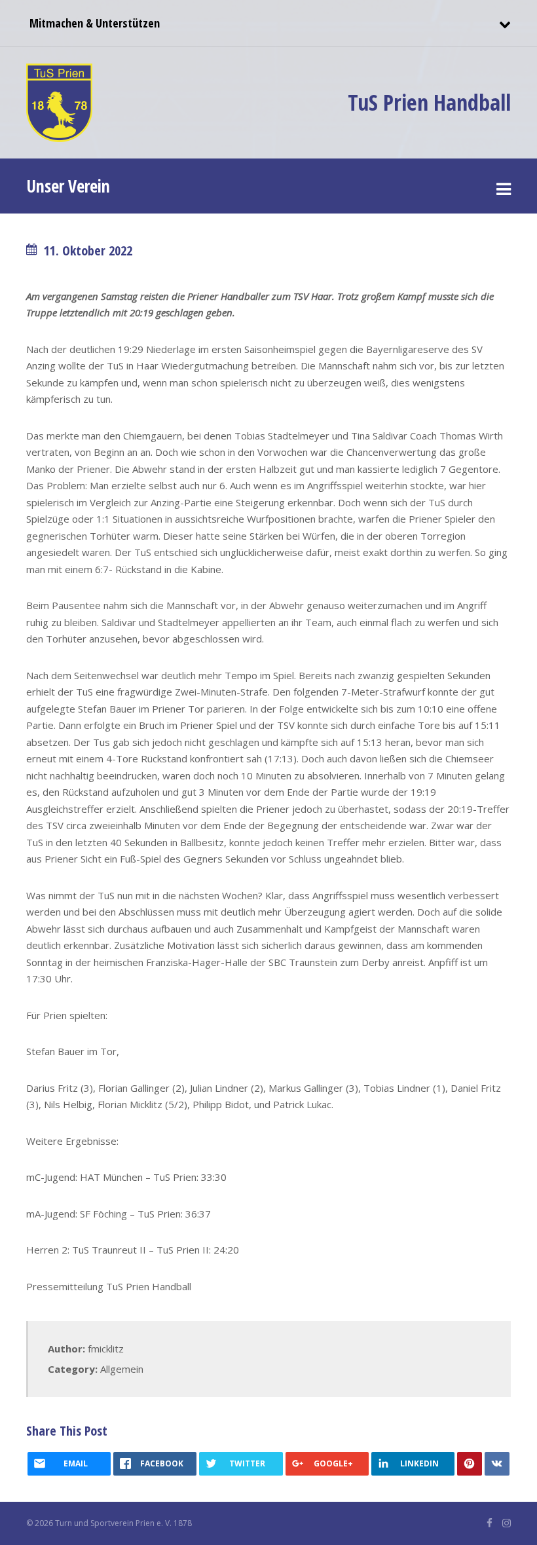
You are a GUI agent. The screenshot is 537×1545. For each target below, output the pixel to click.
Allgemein (121, 1368)
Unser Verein (68, 186)
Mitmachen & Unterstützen (93, 23)
